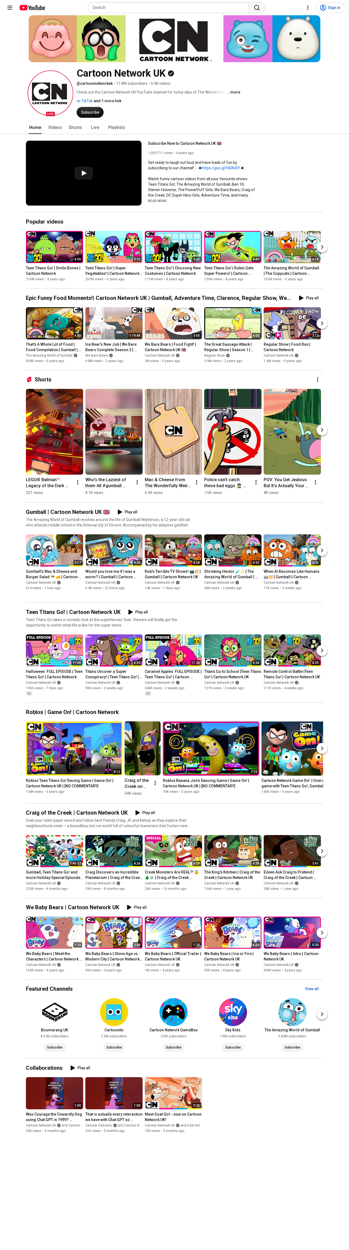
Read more (157, 201)
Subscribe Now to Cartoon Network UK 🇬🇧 (184, 143)
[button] (50, 93)
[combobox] (169, 7)
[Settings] (308, 7)
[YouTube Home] (32, 7)
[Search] (257, 7)
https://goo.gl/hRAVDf (221, 168)
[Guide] (10, 7)
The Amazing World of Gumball (49, 355)
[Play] (83, 173)
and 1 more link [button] (107, 101)
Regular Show (214, 355)
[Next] (322, 247)
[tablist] (174, 127)
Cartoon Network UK (160, 355)
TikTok (86, 101)
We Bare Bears (96, 355)
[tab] (35, 127)
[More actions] (317, 379)
